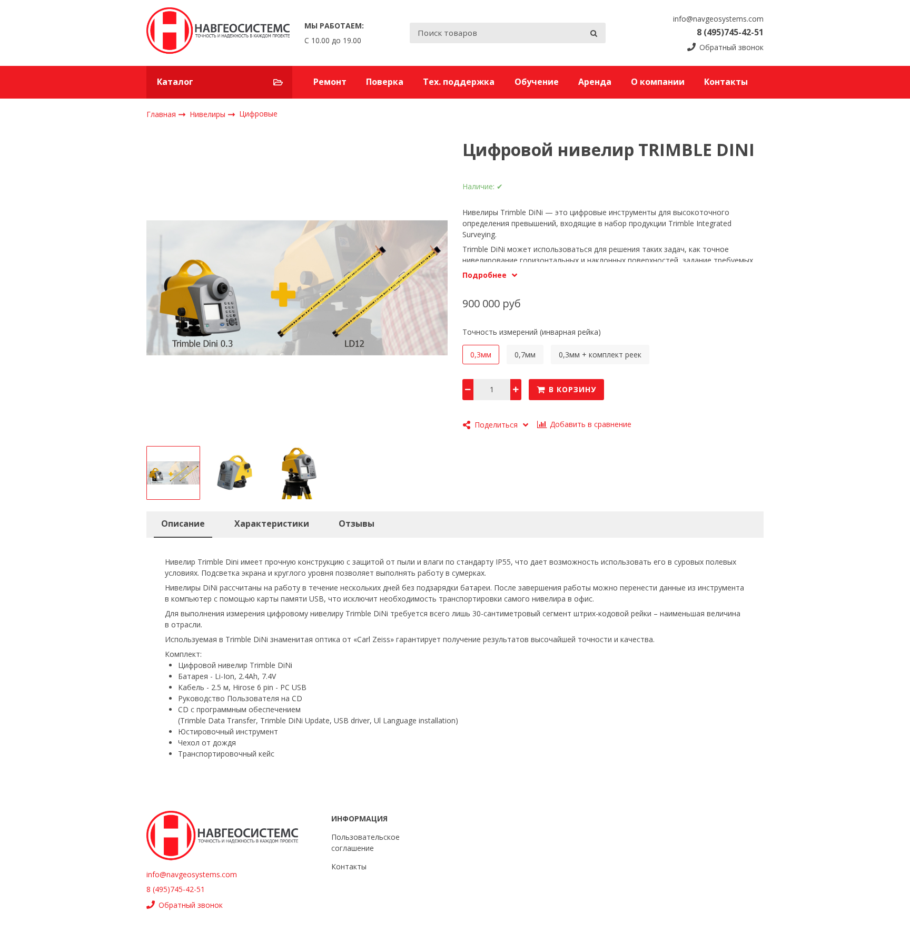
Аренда (594, 82)
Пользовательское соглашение (365, 842)
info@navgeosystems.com (718, 19)
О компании (658, 82)
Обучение (537, 82)
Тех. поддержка (458, 82)
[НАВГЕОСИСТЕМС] (218, 33)
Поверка (384, 82)
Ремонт (330, 82)
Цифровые (258, 114)
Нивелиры (209, 114)
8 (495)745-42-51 (730, 32)
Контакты (726, 82)
